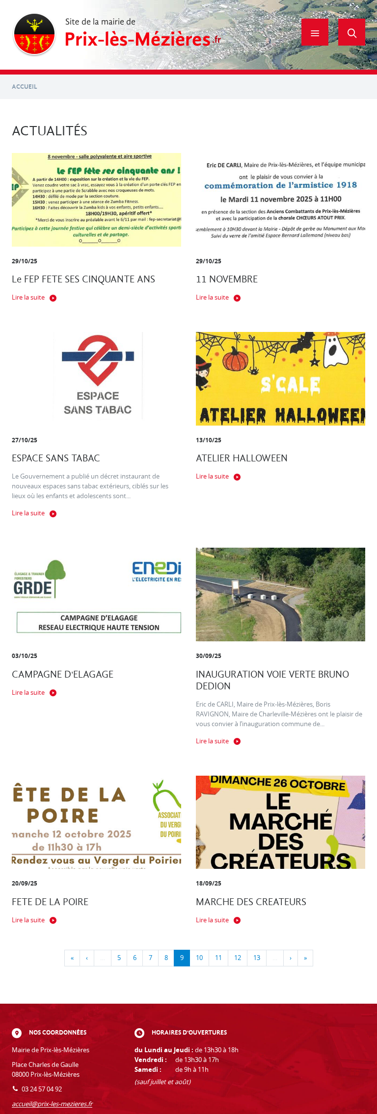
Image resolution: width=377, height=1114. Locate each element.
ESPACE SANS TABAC (56, 458)
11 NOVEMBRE (227, 279)
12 (237, 958)
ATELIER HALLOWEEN (242, 458)
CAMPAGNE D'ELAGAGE (62, 674)
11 (218, 958)
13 (256, 958)
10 (199, 958)
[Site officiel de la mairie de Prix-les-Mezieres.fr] (116, 34)
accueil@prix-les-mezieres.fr (52, 1104)
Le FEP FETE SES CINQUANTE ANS (83, 279)
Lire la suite (28, 297)
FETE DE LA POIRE (50, 902)
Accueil (24, 86)
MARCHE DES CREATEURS (251, 902)
